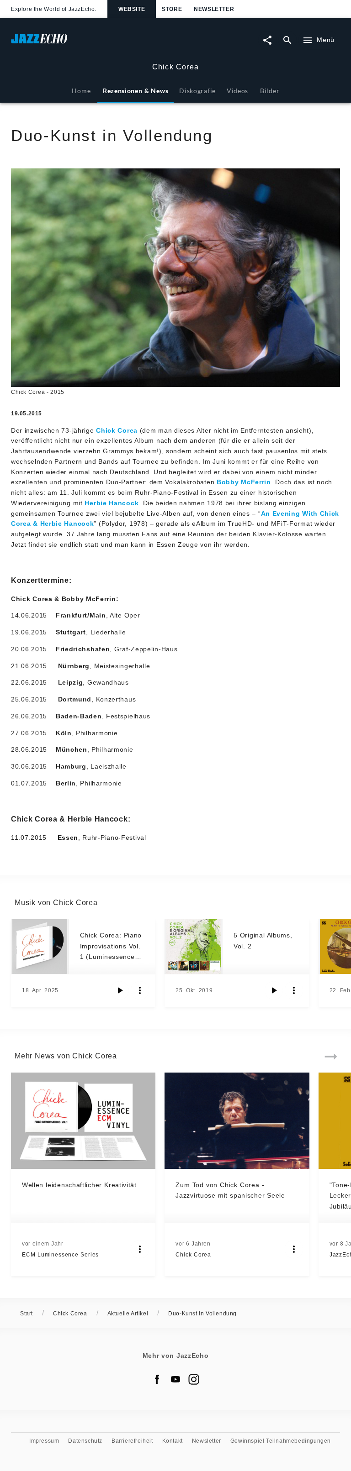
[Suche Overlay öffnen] (287, 40)
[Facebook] (157, 1379)
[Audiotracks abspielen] (120, 990)
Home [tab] (81, 90)
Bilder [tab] (269, 90)
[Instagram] (194, 1379)
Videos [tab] (237, 90)
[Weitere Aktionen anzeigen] (140, 990)
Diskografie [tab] (197, 90)
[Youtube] (175, 1379)
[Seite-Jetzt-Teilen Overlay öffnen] (267, 40)
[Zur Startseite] (93, 43)
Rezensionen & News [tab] (135, 90)
